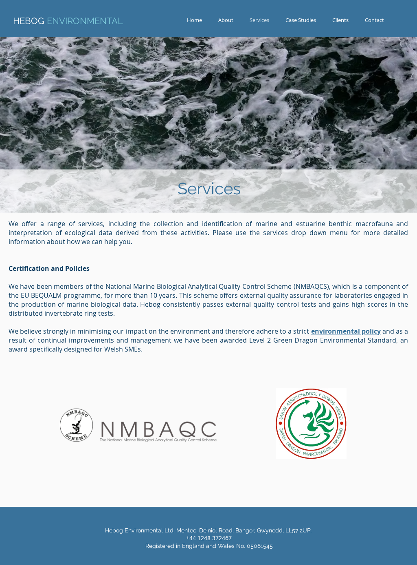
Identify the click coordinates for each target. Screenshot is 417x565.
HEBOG (68, 20)
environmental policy (346, 331)
